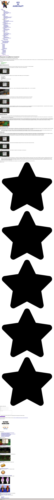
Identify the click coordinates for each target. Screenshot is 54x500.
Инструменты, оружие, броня (7, 12)
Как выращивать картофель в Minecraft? (6, 434)
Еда (4, 32)
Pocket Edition (4, 14)
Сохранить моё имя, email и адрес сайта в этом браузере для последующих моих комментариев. (12, 415)
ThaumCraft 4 (4, 24)
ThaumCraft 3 (4, 22)
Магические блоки (6, 26)
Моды (2, 43)
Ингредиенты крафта (6, 20)
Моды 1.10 (3, 47)
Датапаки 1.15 (4, 51)
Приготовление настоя (4, 62)
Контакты (2, 497)
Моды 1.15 (3, 44)
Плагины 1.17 (4, 53)
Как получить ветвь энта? (3, 453)
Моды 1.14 (3, 45)
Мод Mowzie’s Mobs (2, 461)
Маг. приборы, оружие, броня (7, 23)
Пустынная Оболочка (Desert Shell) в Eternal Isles (6, 475)
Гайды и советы (6, 11)
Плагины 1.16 (4, 54)
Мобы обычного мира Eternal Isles (4, 492)
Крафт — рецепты (6, 13)
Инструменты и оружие (7, 29)
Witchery (3, 38)
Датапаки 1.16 (4, 50)
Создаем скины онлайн (5, 42)
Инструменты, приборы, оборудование (8, 21)
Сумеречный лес (4, 35)
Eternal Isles (3, 15)
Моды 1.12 (3, 46)
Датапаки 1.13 (4, 52)
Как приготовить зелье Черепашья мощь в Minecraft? (7, 432)
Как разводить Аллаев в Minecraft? (5, 435)
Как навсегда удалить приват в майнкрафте (5, 494)
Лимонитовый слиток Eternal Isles (4, 468)
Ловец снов (2, 63)
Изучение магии (6, 25)
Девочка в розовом (2, 484)
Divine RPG (3, 10)
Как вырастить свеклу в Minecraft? (5, 433)
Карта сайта (2, 496)
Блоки (4, 28)
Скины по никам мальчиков (5, 41)
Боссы (4, 36)
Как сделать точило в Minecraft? (5, 436)
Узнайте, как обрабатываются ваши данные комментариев (20, 417)
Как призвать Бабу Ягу (2, 445)
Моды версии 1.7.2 (4, 48)
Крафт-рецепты (6, 18)
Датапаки (2, 49)
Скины (2, 40)
